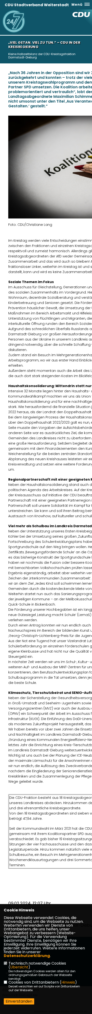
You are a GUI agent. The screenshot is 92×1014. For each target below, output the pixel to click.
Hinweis (68, 982)
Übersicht (19, 967)
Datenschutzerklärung (27, 955)
